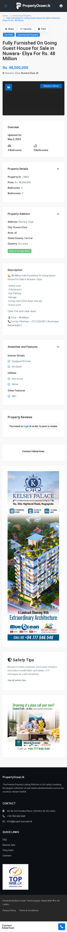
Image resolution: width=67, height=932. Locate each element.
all (37, 73)
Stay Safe (8, 850)
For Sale (9, 34)
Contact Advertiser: (8, 926)
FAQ (5, 839)
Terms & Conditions (29, 910)
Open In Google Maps (19, 251)
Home (5, 16)
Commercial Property (21, 16)
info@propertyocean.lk (19, 821)
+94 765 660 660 (16, 816)
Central (28, 238)
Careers (7, 855)
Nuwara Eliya (28, 73)
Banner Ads (9, 845)
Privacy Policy (9, 910)
